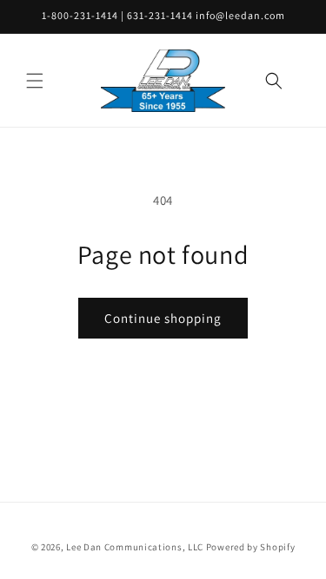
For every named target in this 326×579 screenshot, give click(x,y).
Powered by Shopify (251, 547)
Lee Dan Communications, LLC (134, 547)
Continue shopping (163, 318)
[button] (35, 81)
